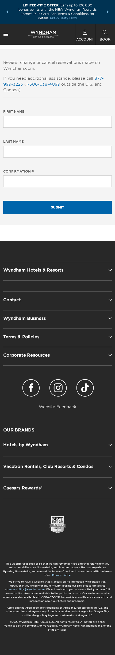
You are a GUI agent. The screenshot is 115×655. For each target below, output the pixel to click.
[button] (7, 12)
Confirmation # (18, 171)
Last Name (13, 142)
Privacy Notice (61, 575)
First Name (13, 112)
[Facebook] (31, 388)
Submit (57, 207)
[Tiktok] (84, 388)
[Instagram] (58, 388)
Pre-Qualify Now (63, 18)
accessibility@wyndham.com (27, 589)
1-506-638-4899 (43, 84)
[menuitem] (6, 34)
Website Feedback (57, 406)
